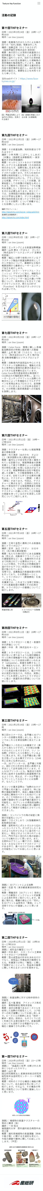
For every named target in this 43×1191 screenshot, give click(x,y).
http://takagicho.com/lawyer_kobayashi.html (20, 211)
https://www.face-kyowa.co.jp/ (20, 80)
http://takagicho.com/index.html (15, 217)
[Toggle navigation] (39, 3)
